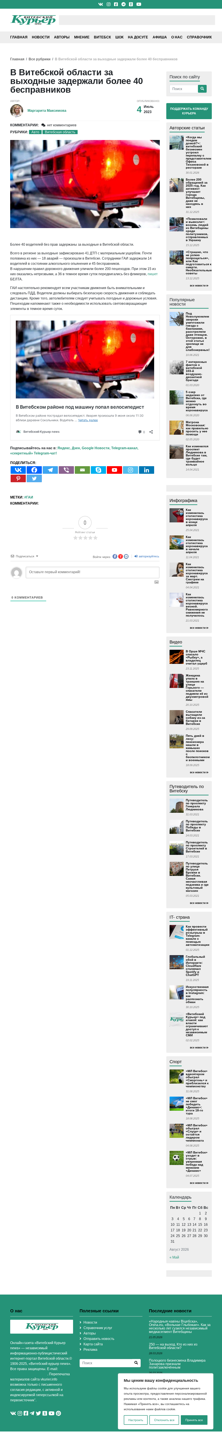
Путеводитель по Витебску (187, 788)
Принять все (194, 1420)
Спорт (176, 1061)
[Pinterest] (18, 478)
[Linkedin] (146, 470)
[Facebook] (34, 470)
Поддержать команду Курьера (189, 111)
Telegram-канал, (124, 448)
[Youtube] (114, 470)
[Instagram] (130, 470)
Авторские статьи (187, 127)
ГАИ (29, 497)
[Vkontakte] (18, 470)
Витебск (102, 37)
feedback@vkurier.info (28, 1374)
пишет (153, 274)
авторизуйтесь (148, 556)
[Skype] (98, 470)
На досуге (138, 37)
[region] (165, 1401)
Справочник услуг (97, 1328)
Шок (119, 37)
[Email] (82, 470)
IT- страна (180, 917)
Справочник (199, 37)
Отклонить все (164, 1420)
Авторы (62, 37)
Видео (176, 642)
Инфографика (183, 500)
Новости (41, 37)
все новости (198, 285)
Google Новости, (96, 448)
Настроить (135, 1420)
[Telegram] (50, 470)
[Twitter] (34, 478)
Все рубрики (40, 59)
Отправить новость (98, 1339)
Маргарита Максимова (47, 110)
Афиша (160, 37)
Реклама (90, 1349)
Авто (35, 132)
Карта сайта (93, 1344)
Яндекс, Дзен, (69, 448)
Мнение (82, 37)
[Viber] (66, 470)
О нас (177, 37)
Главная (19, 37)
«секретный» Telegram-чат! (33, 453)
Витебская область (60, 132)
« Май (174, 1257)
